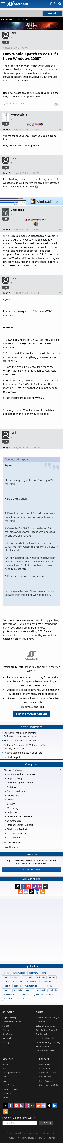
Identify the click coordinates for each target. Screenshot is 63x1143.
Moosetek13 (19, 114)
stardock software (11, 977)
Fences (5, 1030)
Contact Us (7, 1093)
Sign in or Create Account (31, 713)
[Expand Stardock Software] (2, 770)
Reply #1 (7, 129)
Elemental (40, 1021)
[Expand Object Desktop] (5, 778)
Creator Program (10, 1089)
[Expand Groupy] (5, 804)
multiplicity (40, 977)
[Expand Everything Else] (2, 847)
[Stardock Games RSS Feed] (42, 892)
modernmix (8, 998)
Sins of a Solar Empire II (46, 1030)
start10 (7, 986)
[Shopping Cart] (55, 3)
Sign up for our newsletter (18, 1117)
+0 (6, 42)
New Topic (52, 13)
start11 (7, 990)
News (4, 1080)
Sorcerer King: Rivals (45, 1050)
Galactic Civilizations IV (46, 1025)
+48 (5, 123)
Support (44, 1058)
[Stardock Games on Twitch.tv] (34, 886)
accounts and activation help (39, 981)
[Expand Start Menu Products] (5, 829)
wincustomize (31, 986)
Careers (5, 1076)
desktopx (17, 986)
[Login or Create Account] (51, 3)
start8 (6, 981)
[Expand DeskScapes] (5, 795)
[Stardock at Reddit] (20, 892)
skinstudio (18, 990)
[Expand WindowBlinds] (5, 838)
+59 (5, 219)
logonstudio (38, 994)
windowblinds (19, 973)
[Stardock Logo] (17, 4)
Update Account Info (48, 1085)
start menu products (37, 973)
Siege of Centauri (43, 1046)
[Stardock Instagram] (40, 886)
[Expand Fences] (5, 800)
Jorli (13, 33)
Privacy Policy (13, 1138)
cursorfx (29, 990)
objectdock (27, 977)
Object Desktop (9, 1017)
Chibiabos (17, 210)
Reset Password (46, 1080)
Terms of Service (29, 1138)
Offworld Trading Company (48, 1042)
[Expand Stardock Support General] (5, 783)
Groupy (5, 1042)
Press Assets (8, 1085)
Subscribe (45, 1123)
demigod (41, 990)
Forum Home (6, 19)
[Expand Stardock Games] (2, 842)
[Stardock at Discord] (26, 892)
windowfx (53, 990)
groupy (52, 977)
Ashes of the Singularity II (47, 1017)
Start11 (5, 1025)
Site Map (51, 1138)
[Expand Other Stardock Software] (5, 817)
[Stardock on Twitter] (17, 886)
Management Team (11, 1072)
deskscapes (18, 981)
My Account (44, 1068)
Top (60, 129)
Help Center (44, 1064)
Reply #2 (7, 172)
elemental (24, 994)
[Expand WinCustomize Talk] (5, 833)
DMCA (42, 1138)
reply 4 (25, 459)
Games (39, 1012)
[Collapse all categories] (60, 769)
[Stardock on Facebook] (23, 886)
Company (8, 1058)
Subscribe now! (31, 869)
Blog (4, 1068)
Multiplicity (7, 1038)
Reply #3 (7, 229)
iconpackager (46, 986)
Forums (5, 1097)
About (5, 1064)
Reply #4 (7, 292)
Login (27, 19)
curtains (49, 994)
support (20, 998)
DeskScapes (7, 1034)
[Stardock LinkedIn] (37, 892)
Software (8, 1012)
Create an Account (47, 1072)
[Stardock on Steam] (45, 886)
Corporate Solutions (11, 1021)
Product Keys (45, 1076)
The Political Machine (45, 1038)
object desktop (10, 994)
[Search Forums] (59, 3)
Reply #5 (7, 447)
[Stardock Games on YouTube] (28, 886)
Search (19, 19)
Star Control (41, 1034)
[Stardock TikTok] (31, 892)
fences (6, 973)
